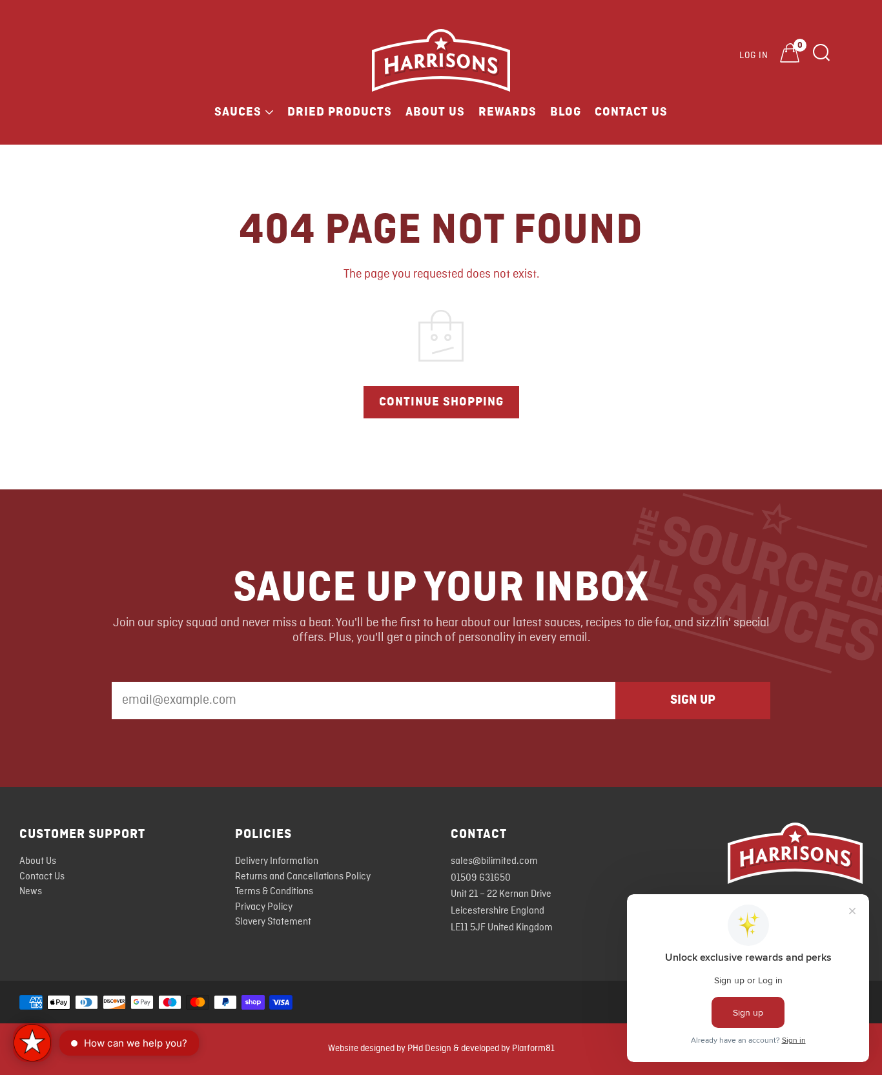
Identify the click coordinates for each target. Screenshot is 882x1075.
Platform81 (533, 1048)
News (30, 891)
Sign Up (692, 700)
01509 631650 (481, 878)
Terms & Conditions (274, 891)
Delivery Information (276, 861)
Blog (565, 111)
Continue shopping (441, 401)
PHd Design (429, 1048)
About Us (435, 111)
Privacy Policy (263, 907)
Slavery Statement (273, 922)
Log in (753, 55)
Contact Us (631, 111)
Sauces (238, 111)
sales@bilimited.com (494, 861)
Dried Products (339, 111)
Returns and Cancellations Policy (303, 876)
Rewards (507, 111)
